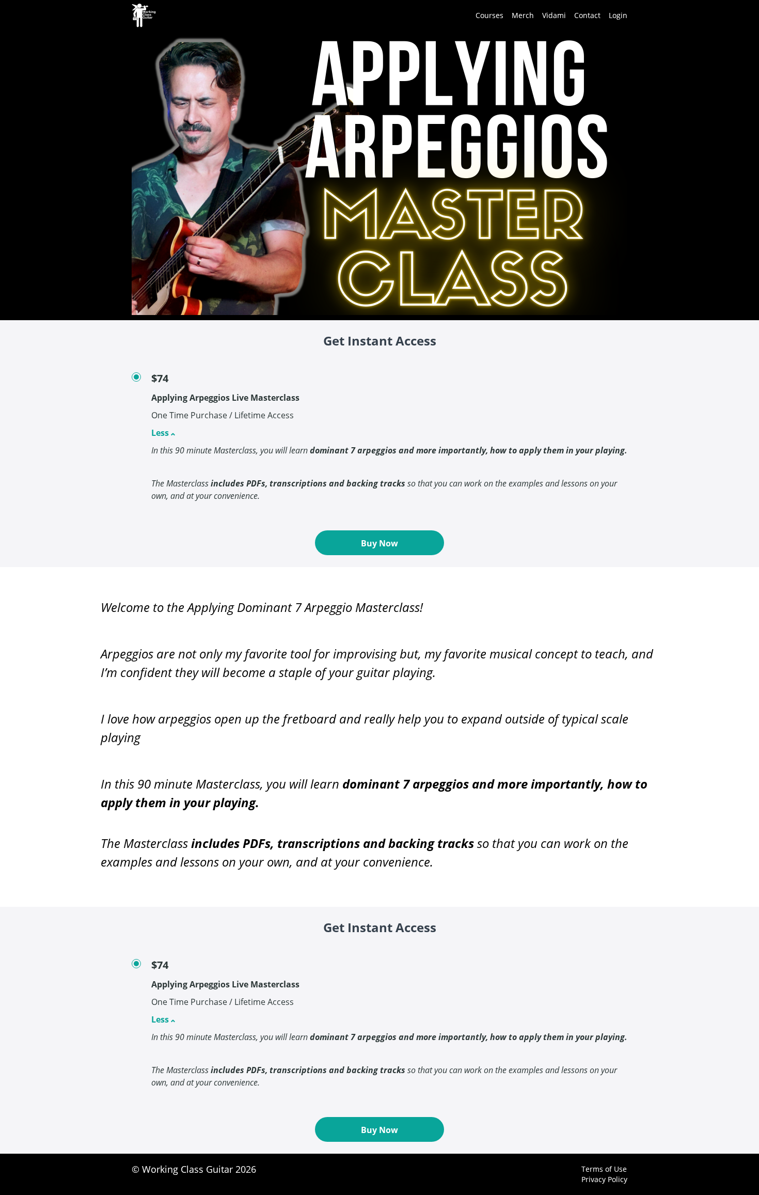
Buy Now (379, 543)
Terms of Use (604, 1169)
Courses (489, 15)
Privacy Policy (604, 1179)
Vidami (554, 15)
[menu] (547, 15)
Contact (587, 15)
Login (618, 15)
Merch (523, 15)
